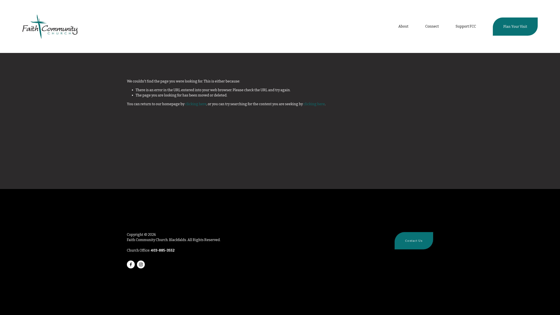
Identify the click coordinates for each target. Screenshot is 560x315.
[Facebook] (131, 264)
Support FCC (466, 26)
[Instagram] (141, 264)
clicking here (195, 104)
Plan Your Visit (515, 26)
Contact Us (414, 240)
